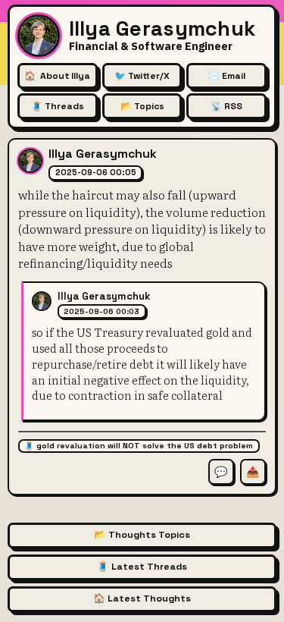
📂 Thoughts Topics (142, 535)
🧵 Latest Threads (142, 567)
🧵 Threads (57, 106)
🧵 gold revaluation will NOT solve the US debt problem (138, 446)
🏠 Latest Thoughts (142, 598)
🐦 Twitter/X (142, 76)
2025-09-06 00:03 (101, 311)
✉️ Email (226, 76)
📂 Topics (142, 106)
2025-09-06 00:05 (95, 172)
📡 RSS (226, 106)
